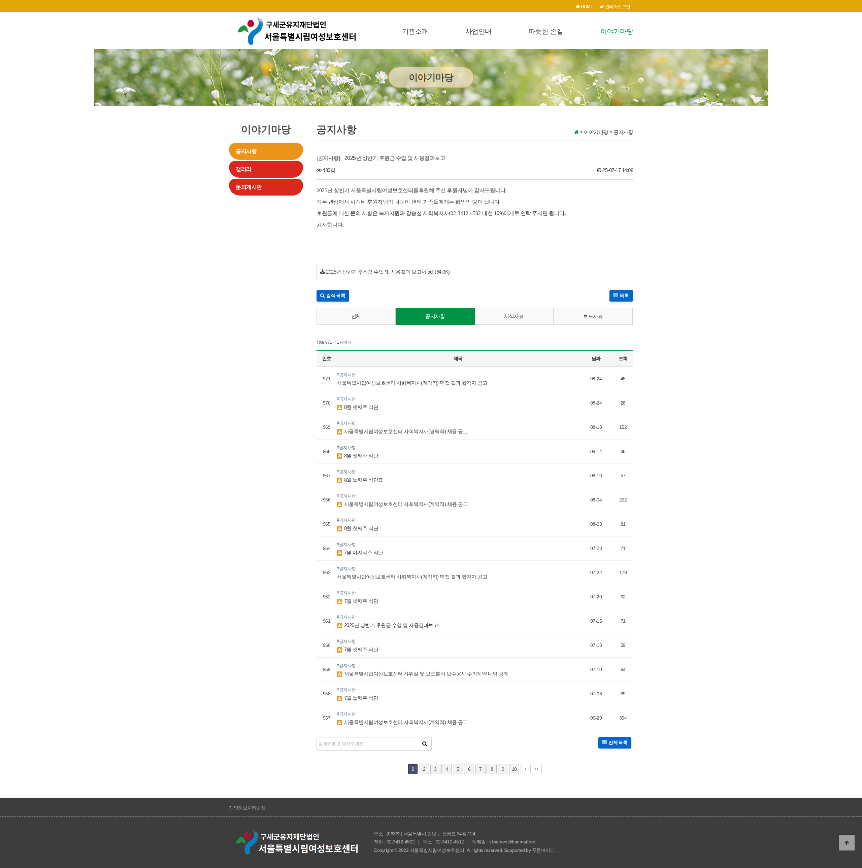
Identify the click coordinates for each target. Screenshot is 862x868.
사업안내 (478, 31)
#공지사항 (346, 374)
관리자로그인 (617, 6)
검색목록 (335, 295)
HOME (587, 6)
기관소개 (415, 31)
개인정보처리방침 (247, 807)
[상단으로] (846, 842)
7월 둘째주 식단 (360, 698)
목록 (623, 295)
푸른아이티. (544, 850)
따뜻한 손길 (546, 31)
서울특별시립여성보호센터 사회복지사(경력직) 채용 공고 (405, 431)
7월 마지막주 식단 (363, 552)
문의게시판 (249, 187)
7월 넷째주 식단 (360, 601)
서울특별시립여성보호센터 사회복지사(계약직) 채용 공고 (405, 504)
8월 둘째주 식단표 (363, 480)
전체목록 (617, 742)
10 (514, 769)
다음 (526, 769)
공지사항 (246, 151)
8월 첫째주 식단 (360, 528)
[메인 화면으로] (576, 132)
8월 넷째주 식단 (360, 407)
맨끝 (537, 769)
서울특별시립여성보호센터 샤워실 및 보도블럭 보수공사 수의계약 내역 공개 (425, 673)
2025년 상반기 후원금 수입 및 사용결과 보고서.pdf (380, 272)
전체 (356, 316)
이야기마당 (616, 31)
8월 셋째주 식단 (360, 455)
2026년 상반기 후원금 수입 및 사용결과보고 (390, 625)
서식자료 (514, 316)
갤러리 (244, 169)
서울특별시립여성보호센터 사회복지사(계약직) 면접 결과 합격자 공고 (412, 383)
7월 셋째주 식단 (360, 649)
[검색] (424, 743)
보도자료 (593, 316)
